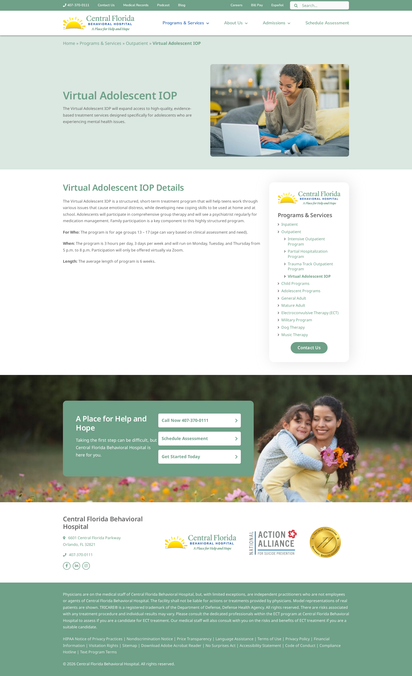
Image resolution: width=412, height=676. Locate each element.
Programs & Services (100, 43)
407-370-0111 (80, 554)
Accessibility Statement (260, 645)
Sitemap (130, 645)
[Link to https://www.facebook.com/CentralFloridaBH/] (67, 566)
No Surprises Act (221, 645)
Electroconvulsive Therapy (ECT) (310, 312)
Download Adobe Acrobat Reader (171, 645)
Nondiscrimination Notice (150, 638)
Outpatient (137, 43)
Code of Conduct (300, 645)
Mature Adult (293, 305)
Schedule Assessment (185, 438)
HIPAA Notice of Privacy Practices (93, 638)
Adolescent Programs (300, 290)
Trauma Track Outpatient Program (310, 266)
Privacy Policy (298, 638)
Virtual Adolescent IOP (309, 276)
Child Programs (295, 283)
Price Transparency (194, 638)
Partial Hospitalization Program (308, 254)
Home (69, 43)
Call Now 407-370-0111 (185, 420)
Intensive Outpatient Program (306, 241)
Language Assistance (235, 638)
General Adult (293, 298)
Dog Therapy (293, 327)
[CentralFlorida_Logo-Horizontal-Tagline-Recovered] (98, 17)
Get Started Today (181, 456)
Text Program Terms (98, 652)
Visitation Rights (104, 645)
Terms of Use (270, 638)
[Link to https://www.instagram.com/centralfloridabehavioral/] (86, 566)
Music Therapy (294, 334)
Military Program (296, 320)
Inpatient (289, 224)
